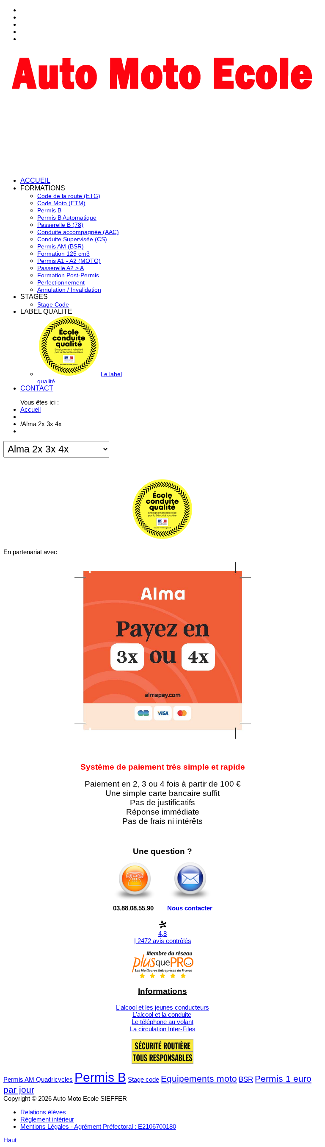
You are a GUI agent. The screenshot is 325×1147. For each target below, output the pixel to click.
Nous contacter (189, 908)
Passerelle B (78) (60, 224)
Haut (10, 1140)
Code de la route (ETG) (68, 196)
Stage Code (53, 304)
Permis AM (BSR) (60, 246)
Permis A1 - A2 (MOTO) (69, 260)
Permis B (49, 210)
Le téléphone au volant (162, 1021)
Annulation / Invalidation (69, 289)
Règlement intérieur (47, 1119)
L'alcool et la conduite (161, 1014)
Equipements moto (199, 1078)
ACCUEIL (35, 180)
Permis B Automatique (66, 217)
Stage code (143, 1079)
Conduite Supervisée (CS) (72, 239)
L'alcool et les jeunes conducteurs (162, 1007)
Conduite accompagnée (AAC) (78, 232)
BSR (246, 1079)
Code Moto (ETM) (61, 203)
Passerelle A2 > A (60, 268)
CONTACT (36, 388)
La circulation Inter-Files (163, 1029)
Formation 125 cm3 (63, 253)
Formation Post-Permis (68, 275)
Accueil (30, 409)
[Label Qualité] (162, 537)
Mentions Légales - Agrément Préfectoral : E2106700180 (98, 1126)
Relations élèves (43, 1112)
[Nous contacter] (190, 899)
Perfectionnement (61, 282)
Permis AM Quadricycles (38, 1079)
